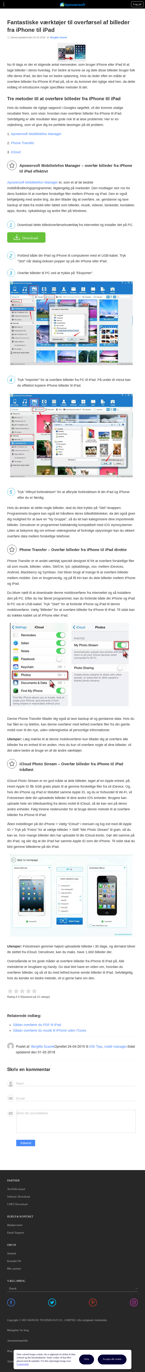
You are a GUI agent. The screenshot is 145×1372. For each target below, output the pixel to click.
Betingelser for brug (18, 1330)
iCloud (16, 152)
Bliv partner (14, 1268)
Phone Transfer (22, 143)
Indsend (25, 1143)
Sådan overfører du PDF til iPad (37, 1025)
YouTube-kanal (16, 1189)
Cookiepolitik (23, 1364)
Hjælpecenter (15, 1225)
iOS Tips (95, 1046)
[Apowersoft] (72, 4)
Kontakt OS (14, 1261)
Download (30, 238)
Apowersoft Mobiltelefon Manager (36, 134)
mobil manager (115, 1046)
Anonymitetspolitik (17, 1340)
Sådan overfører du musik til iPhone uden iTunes (49, 1030)
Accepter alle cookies (112, 1359)
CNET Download (17, 1204)
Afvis (86, 1359)
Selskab (11, 1253)
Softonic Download (18, 1196)
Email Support (15, 1232)
